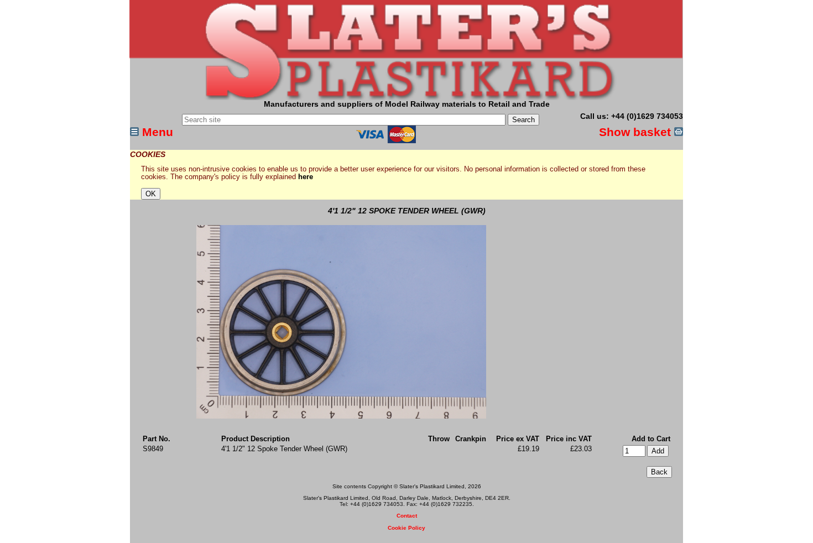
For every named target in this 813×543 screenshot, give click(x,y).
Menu (156, 132)
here (305, 177)
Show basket (636, 132)
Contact (407, 516)
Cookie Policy (406, 528)
